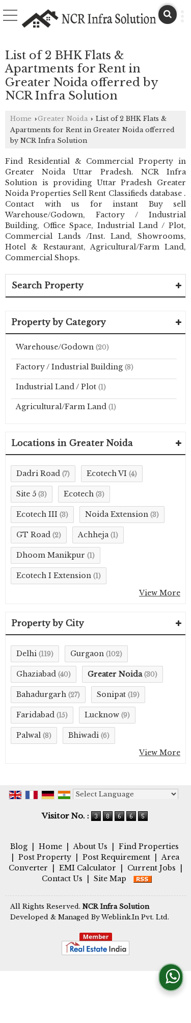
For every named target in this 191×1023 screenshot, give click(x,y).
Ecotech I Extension (53, 575)
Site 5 (26, 493)
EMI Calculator (87, 867)
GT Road (33, 534)
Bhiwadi (83, 735)
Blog (19, 846)
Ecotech (79, 493)
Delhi (26, 653)
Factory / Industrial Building (69, 366)
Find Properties (149, 846)
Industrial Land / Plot (56, 386)
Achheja (93, 534)
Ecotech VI (107, 473)
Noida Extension (116, 514)
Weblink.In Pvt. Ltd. (135, 917)
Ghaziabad (36, 674)
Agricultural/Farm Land (61, 406)
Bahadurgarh (41, 694)
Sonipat (111, 694)
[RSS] (142, 878)
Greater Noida (63, 118)
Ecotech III (37, 514)
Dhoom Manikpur (50, 555)
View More (159, 592)
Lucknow (102, 714)
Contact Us (62, 878)
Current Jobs (151, 867)
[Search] (167, 14)
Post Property (44, 857)
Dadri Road (38, 473)
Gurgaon (87, 653)
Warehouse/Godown (55, 347)
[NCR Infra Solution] (89, 19)
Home (21, 118)
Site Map (110, 878)
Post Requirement (116, 857)
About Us (90, 846)
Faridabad (35, 714)
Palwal (28, 735)
